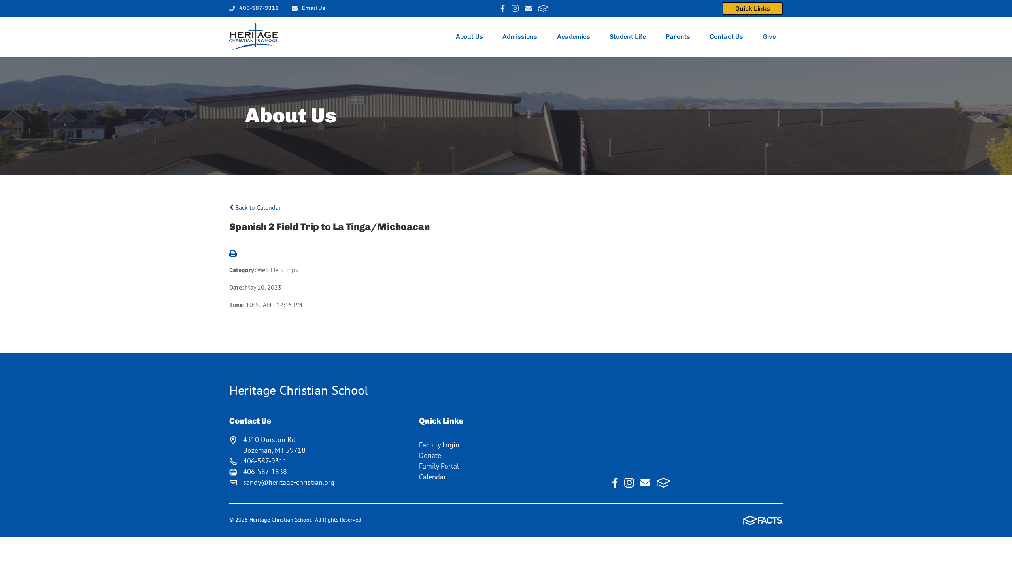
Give (769, 36)
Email (528, 8)
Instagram (515, 8)
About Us (469, 36)
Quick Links (752, 8)
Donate (430, 455)
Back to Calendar (257, 207)
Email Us (313, 7)
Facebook (502, 8)
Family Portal (439, 466)
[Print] (233, 254)
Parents (678, 36)
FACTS (543, 8)
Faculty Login (439, 444)
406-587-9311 (259, 7)
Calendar (432, 476)
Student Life (628, 36)
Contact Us (726, 36)
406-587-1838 (265, 471)
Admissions (519, 36)
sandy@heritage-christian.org (288, 482)
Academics (573, 36)
